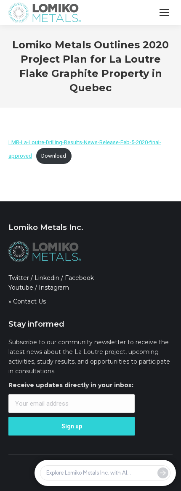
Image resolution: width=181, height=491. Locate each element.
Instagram (54, 287)
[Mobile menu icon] (164, 12)
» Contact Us (27, 301)
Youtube (20, 287)
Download (53, 156)
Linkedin (47, 278)
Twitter (18, 278)
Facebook (79, 278)
